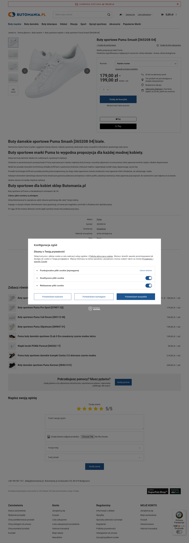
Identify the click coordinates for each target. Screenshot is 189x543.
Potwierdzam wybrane (52, 296)
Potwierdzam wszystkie (136, 296)
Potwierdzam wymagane (94, 296)
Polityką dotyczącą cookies (101, 256)
